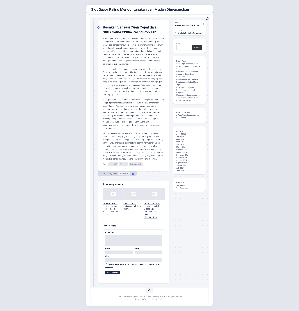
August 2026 (181, 134)
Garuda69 (112, 106)
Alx (162, 299)
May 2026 (180, 142)
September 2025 (182, 163)
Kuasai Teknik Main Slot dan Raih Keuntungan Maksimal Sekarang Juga (189, 82)
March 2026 (180, 147)
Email (137, 248)
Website (108, 256)
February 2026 (181, 150)
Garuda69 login (136, 164)
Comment (109, 233)
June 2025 (180, 171)
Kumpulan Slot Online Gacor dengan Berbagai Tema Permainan (187, 74)
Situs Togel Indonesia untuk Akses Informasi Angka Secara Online (188, 66)
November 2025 (182, 157)
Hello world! (181, 118)
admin (114, 174)
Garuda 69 (113, 164)
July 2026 (180, 136)
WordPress (148, 299)
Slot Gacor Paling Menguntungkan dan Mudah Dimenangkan (140, 9)
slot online (180, 185)
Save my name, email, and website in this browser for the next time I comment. (132, 265)
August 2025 (181, 165)
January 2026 (181, 152)
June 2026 (180, 139)
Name (108, 248)
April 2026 (180, 144)
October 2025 (181, 160)
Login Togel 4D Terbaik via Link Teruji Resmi (132, 206)
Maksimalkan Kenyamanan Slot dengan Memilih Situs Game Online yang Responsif (188, 97)
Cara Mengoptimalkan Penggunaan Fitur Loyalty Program (186, 90)
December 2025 (182, 155)
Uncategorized (124, 174)
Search (179, 44)
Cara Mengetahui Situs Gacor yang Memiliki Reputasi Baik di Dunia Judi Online (110, 209)
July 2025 (180, 168)
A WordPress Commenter (186, 115)
